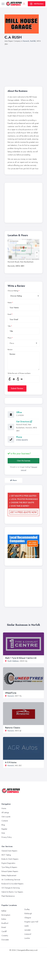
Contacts (5, 820)
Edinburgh (28, 913)
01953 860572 (22, 440)
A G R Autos (10, 762)
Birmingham (6, 915)
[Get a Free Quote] (23, 504)
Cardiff (4, 931)
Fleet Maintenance (8, 896)
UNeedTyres (10, 692)
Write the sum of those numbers (19, 373)
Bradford (5, 923)
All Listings (5, 812)
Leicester (27, 930)
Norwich (26, 41)
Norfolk (33, 41)
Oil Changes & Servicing (11, 888)
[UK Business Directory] (23, 546)
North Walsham (13, 661)
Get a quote (6, 816)
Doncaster (5, 939)
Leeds (26, 926)
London (27, 938)
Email (9, 314)
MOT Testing (6, 855)
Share (15, 480)
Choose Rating (13, 291)
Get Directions (23, 421)
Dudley (27, 909)
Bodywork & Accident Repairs (12, 883)
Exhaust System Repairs (10, 871)
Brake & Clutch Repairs (10, 859)
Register (4, 829)
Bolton (4, 919)
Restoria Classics (12, 727)
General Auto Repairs (9, 851)
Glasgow (27, 917)
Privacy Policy (7, 837)
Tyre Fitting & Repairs (9, 867)
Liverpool (27, 934)
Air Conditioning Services (11, 879)
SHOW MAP (23, 249)
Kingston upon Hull (31, 921)
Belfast (4, 911)
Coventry (5, 935)
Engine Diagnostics (8, 863)
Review (10, 349)
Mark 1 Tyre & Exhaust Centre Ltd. (21, 658)
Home (4, 808)
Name (10, 302)
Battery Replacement (9, 875)
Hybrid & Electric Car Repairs (12, 892)
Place (9, 338)
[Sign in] (24, 3)
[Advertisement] (23, 64)
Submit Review (17, 388)
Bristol (4, 927)
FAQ (3, 833)
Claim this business (23, 460)
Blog (3, 825)
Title (9, 326)
